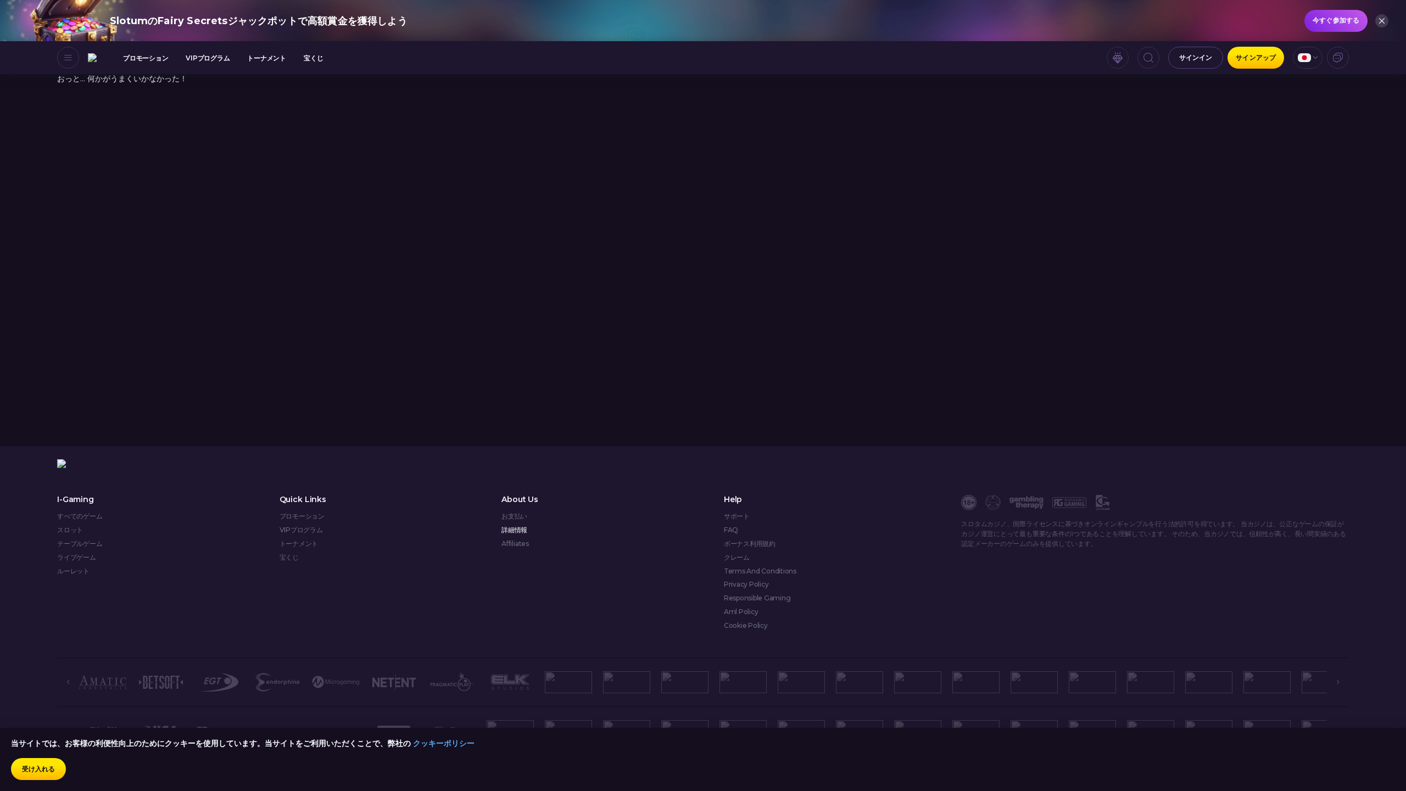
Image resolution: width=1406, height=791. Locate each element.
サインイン (1196, 57)
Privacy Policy (746, 584)
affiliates (515, 544)
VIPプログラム (208, 58)
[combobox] (1308, 58)
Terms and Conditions (760, 571)
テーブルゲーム (79, 544)
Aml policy (741, 612)
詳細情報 (514, 530)
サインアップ (1256, 57)
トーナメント (266, 58)
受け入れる (38, 769)
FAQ (731, 530)
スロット (70, 530)
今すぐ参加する (1336, 20)
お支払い (514, 516)
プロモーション (145, 58)
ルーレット (73, 571)
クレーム (737, 557)
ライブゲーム (76, 557)
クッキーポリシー (444, 743)
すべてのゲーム (79, 516)
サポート (737, 516)
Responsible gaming (757, 598)
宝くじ (313, 58)
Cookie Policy (746, 626)
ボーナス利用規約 (749, 544)
